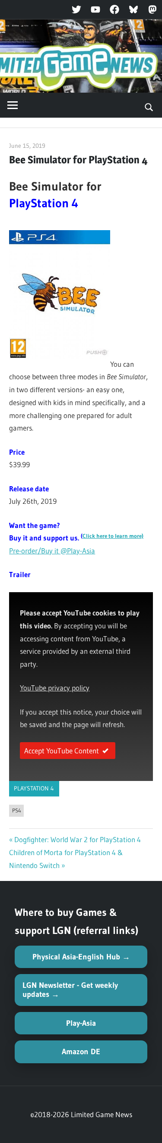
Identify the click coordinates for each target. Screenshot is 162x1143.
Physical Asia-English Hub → (81, 957)
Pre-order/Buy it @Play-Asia (52, 550)
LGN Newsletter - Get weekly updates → (70, 990)
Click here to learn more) (113, 536)
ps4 (16, 810)
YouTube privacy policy (54, 687)
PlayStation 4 (34, 788)
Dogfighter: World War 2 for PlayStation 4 (77, 839)
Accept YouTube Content (61, 750)
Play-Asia (81, 1023)
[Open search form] (149, 106)
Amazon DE (81, 1051)
